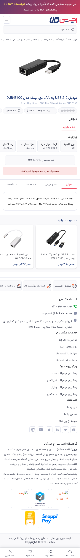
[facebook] (32, 429)
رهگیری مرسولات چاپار (64, 387)
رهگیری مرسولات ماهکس (62, 394)
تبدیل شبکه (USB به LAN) (40, 110)
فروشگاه (60, 39)
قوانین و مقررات (67, 340)
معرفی (69, 184)
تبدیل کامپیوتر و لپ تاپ (25, 39)
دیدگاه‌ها (12, 184)
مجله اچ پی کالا (68, 421)
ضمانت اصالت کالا (66, 360)
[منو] (6, 20)
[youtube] (41, 429)
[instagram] (73, 429)
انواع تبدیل (46, 39)
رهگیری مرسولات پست (64, 373)
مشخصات (31, 184)
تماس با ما (70, 414)
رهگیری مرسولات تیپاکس (62, 380)
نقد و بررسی (51, 184)
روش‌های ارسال (68, 347)
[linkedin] (57, 429)
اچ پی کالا (72, 39)
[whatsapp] (49, 429)
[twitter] (65, 429)
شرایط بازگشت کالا (66, 354)
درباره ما (72, 407)
